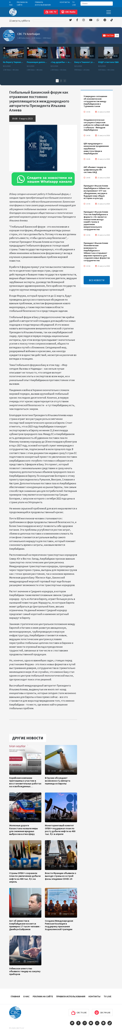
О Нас (11, 3)
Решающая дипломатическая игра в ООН (37, 62)
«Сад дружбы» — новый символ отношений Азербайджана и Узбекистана (61, 62)
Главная (15, 996)
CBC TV (52, 11)
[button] (64, 80)
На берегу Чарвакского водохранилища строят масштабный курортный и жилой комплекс (13, 62)
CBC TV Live (82, 1012)
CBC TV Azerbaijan (28, 34)
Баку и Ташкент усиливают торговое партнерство (84, 62)
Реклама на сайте (22, 3)
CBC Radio (70, 11)
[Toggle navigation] (108, 12)
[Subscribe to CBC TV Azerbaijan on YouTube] (110, 35)
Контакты (65, 2)
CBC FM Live (105, 1012)
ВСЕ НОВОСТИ (96, 280)
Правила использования (43, 3)
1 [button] (57, 81)
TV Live (74, 3)
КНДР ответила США (108, 62)
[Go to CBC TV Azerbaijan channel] (9, 35)
